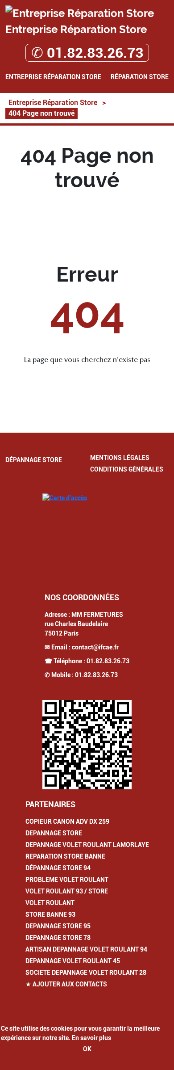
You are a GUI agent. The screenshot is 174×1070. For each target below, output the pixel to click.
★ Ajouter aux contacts (66, 984)
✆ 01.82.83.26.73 (87, 52)
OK (87, 1049)
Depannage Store (53, 833)
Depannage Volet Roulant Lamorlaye (87, 844)
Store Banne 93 (50, 914)
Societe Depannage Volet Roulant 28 (85, 972)
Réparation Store (140, 76)
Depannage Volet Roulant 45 (72, 961)
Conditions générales (126, 469)
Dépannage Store (33, 459)
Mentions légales (119, 457)
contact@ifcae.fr (95, 647)
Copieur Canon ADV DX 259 (67, 821)
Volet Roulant (50, 902)
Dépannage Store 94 (58, 868)
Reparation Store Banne (65, 856)
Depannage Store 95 (58, 926)
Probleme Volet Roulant (66, 879)
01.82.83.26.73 (108, 661)
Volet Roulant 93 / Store (66, 891)
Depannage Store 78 (58, 937)
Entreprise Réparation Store (53, 76)
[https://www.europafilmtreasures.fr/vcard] (87, 744)
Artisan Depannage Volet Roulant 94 (86, 949)
